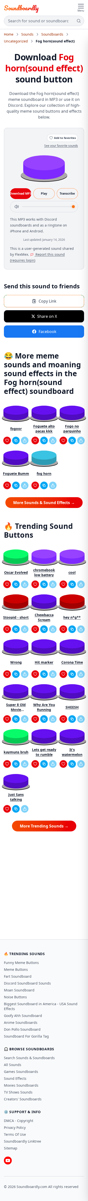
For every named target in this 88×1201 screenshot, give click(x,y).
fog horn (44, 473)
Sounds (27, 34)
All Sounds (12, 1064)
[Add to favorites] (7, 440)
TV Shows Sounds (18, 1092)
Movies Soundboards (21, 1085)
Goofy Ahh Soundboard (23, 1015)
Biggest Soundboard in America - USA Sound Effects (40, 1006)
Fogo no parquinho (72, 428)
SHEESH (72, 707)
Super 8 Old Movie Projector (16, 707)
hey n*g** (72, 617)
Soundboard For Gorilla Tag (26, 1036)
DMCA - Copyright (18, 1120)
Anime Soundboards (20, 1022)
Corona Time (72, 662)
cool (72, 572)
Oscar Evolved (16, 572)
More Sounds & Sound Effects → (44, 502)
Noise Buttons (15, 997)
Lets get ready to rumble (44, 752)
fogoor (16, 428)
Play (44, 193)
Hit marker (44, 662)
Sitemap (10, 1148)
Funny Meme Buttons (21, 962)
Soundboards (52, 34)
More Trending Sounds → (44, 826)
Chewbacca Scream (44, 617)
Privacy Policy (15, 1127)
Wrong (16, 662)
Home (8, 34)
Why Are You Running (44, 707)
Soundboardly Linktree (22, 1141)
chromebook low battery (44, 572)
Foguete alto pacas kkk (44, 428)
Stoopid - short (16, 617)
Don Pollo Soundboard (22, 1029)
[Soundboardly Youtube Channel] (8, 1160)
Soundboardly (21, 8)
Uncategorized (16, 41)
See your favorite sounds (61, 146)
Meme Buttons (16, 969)
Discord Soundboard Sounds (27, 983)
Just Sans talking (16, 797)
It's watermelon (72, 752)
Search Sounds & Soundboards (29, 1057)
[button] (44, 167)
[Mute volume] (16, 206)
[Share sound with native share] (25, 440)
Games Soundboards (21, 1071)
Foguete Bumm (16, 473)
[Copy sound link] (16, 440)
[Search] (78, 21)
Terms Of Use (15, 1134)
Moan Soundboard (19, 990)
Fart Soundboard (18, 976)
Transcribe (67, 193)
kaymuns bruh (16, 752)
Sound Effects (15, 1078)
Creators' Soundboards (23, 1099)
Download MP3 (20, 193)
